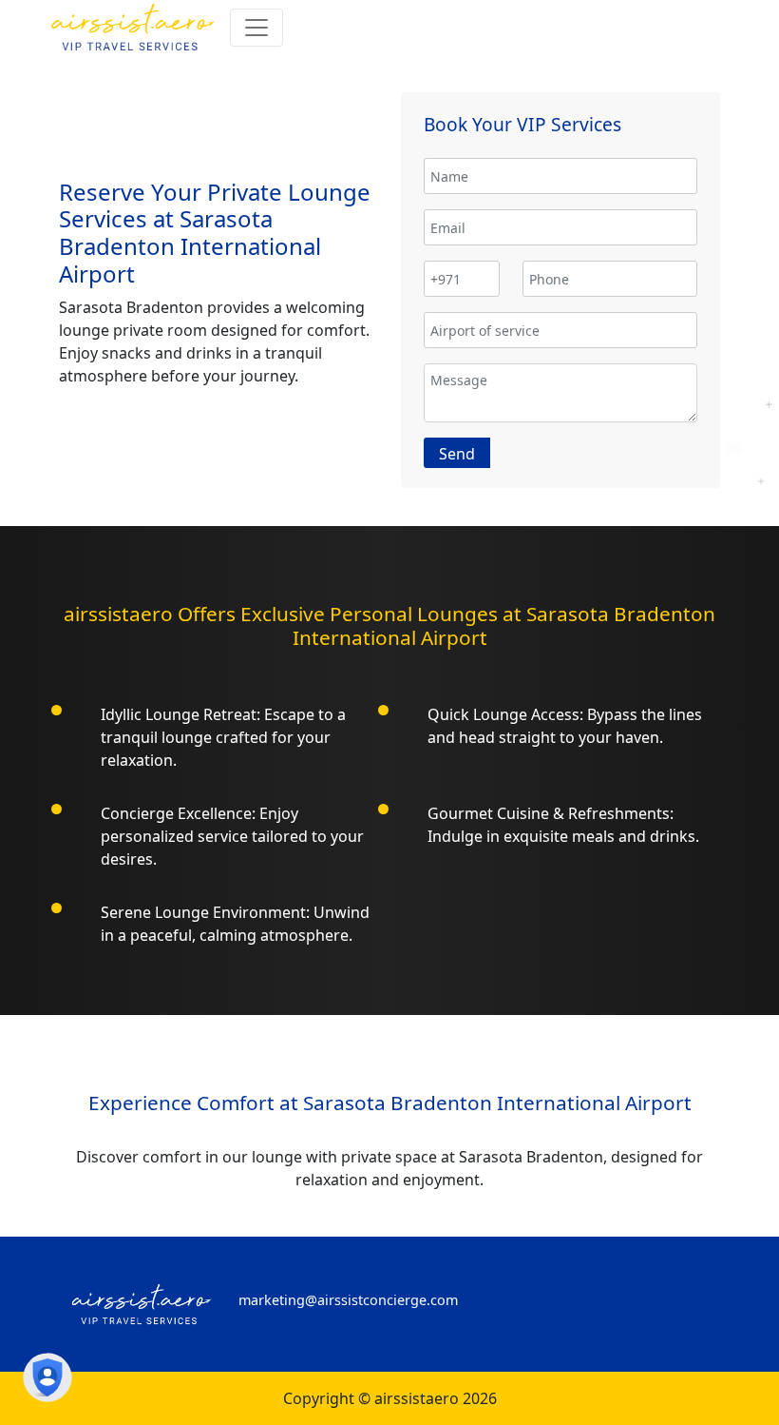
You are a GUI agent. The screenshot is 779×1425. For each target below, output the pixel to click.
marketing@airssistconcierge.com (348, 1300)
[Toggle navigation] (256, 28)
